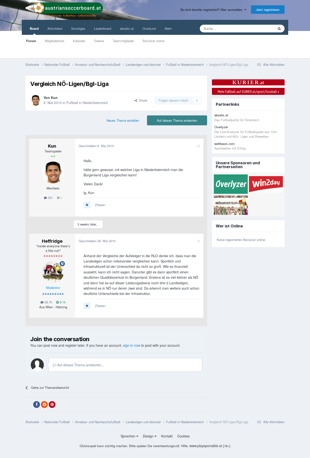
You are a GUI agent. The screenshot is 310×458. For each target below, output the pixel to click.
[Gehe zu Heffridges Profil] (53, 272)
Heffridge (52, 241)
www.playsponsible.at (205, 445)
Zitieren (100, 205)
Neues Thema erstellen (123, 120)
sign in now (131, 345)
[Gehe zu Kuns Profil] (35, 100)
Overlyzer (149, 28)
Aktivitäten (54, 28)
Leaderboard (102, 28)
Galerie (99, 40)
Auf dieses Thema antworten (177, 120)
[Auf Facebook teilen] (36, 404)
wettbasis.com (224, 143)
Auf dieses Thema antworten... (80, 364)
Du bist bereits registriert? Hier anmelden (212, 9)
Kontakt (167, 436)
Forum (31, 40)
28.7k (48, 302)
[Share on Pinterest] (52, 404)
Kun (54, 97)
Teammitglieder (123, 40)
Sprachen (128, 436)
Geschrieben (96, 145)
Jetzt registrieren (267, 9)
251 (50, 197)
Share (142, 100)
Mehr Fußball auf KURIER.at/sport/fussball (248, 91)
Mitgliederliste (54, 40)
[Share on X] (28, 404)
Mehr (168, 28)
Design (149, 436)
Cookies (183, 436)
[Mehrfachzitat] (87, 205)
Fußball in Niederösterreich (87, 102)
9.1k (62, 302)
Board (34, 28)
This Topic (260, 28)
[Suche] (279, 28)
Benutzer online (153, 40)
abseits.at (127, 28)
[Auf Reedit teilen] (44, 404)
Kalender (79, 40)
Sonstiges (78, 28)
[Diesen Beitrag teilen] (198, 145)
